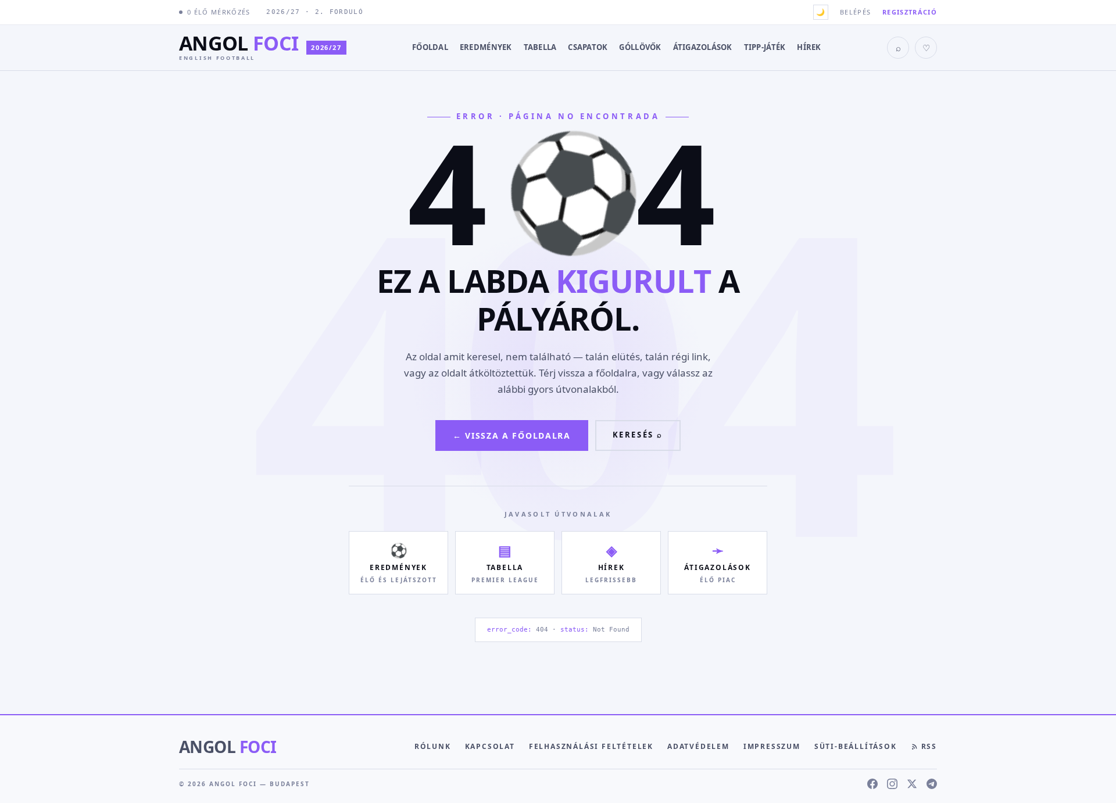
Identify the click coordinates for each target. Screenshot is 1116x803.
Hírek (809, 47)
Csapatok (587, 47)
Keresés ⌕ (638, 434)
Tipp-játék (765, 47)
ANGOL (227, 747)
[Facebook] (872, 784)
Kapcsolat (490, 746)
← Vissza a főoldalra (512, 435)
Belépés (855, 12)
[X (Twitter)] (912, 784)
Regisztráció (909, 12)
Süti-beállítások (855, 746)
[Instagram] (892, 784)
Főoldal (430, 47)
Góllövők (640, 47)
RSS (929, 746)
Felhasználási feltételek (591, 746)
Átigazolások (702, 47)
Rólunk (432, 746)
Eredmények (486, 47)
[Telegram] (932, 784)
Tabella (540, 47)
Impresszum (771, 746)
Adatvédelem (698, 746)
